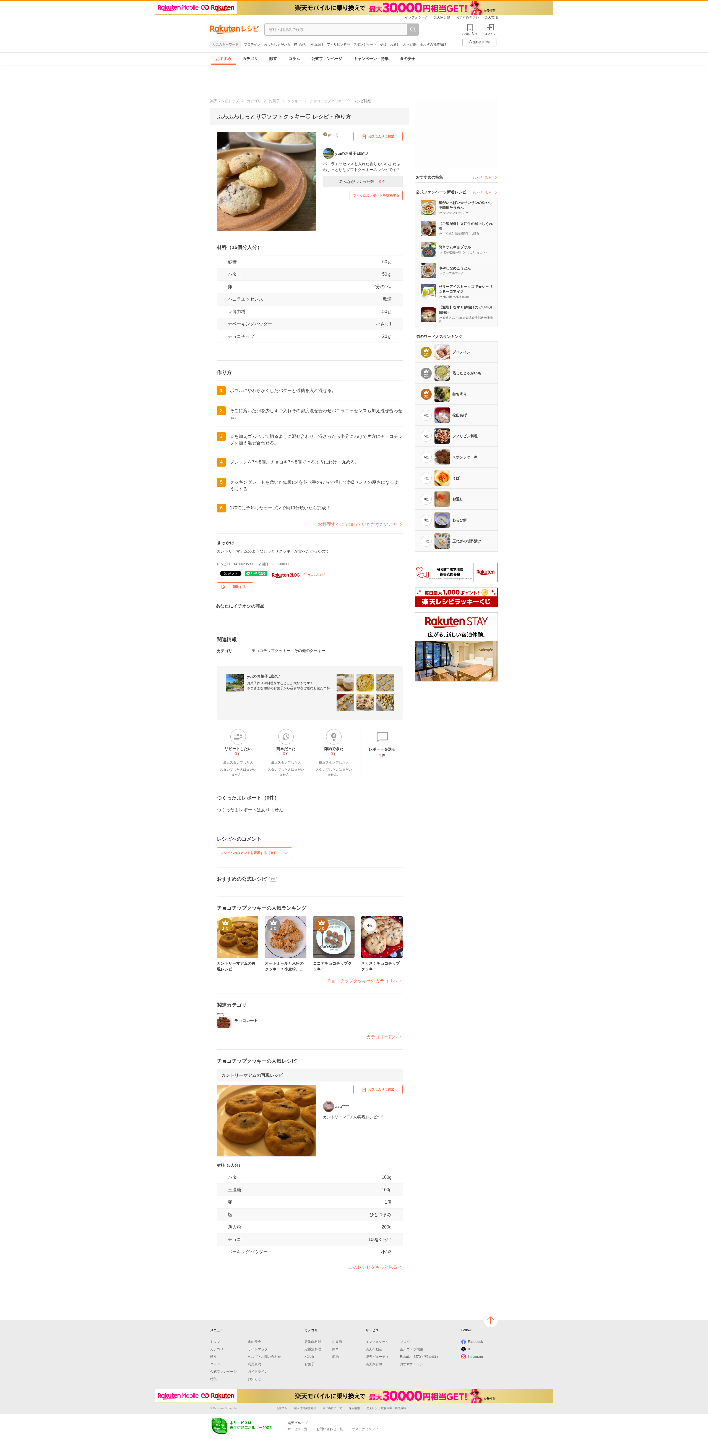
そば (383, 44)
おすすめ (223, 58)
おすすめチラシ (467, 17)
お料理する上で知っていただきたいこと (357, 524)
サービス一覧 (298, 1429)
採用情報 (354, 1408)
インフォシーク (416, 17)
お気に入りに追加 (381, 136)
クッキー (294, 101)
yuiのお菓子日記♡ (263, 676)
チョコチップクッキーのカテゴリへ (362, 980)
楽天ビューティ (377, 1357)
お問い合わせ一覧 (329, 1429)
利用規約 (254, 1364)
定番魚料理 (312, 1349)
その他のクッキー (309, 650)
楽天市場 (491, 17)
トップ (215, 1342)
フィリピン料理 (338, 44)
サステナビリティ (365, 1429)
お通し (395, 44)
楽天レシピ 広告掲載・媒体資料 (386, 1408)
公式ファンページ (326, 58)
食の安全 (407, 58)
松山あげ (317, 44)
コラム (294, 58)
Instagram (475, 1357)
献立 (273, 58)
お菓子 (274, 101)
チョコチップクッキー (327, 101)
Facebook (475, 1342)
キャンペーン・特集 (371, 58)
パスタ (309, 1357)
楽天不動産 (374, 1349)
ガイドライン (258, 1372)
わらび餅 (410, 44)
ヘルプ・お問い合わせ (264, 1357)
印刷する (239, 587)
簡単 (335, 1349)
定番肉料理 (312, 1342)
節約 (335, 1357)
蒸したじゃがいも (277, 44)
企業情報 (281, 1408)
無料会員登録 (481, 42)
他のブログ (316, 575)
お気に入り (469, 33)
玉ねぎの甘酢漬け (433, 44)
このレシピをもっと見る (373, 1267)
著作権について (332, 1408)
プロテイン (252, 44)
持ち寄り (300, 44)
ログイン (490, 33)
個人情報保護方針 (305, 1408)
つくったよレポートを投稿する (376, 195)
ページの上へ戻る (490, 1320)
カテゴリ (250, 58)
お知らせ (254, 1379)
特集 (213, 1379)
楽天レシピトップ (224, 101)
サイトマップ (258, 1349)
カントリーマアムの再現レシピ (252, 1075)
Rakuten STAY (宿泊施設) (419, 1357)
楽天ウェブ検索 (411, 1349)
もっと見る (482, 177)
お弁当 (337, 1342)
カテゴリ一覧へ (381, 1037)
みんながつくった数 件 (362, 181)
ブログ (405, 1342)
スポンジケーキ (365, 44)
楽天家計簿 (442, 17)
